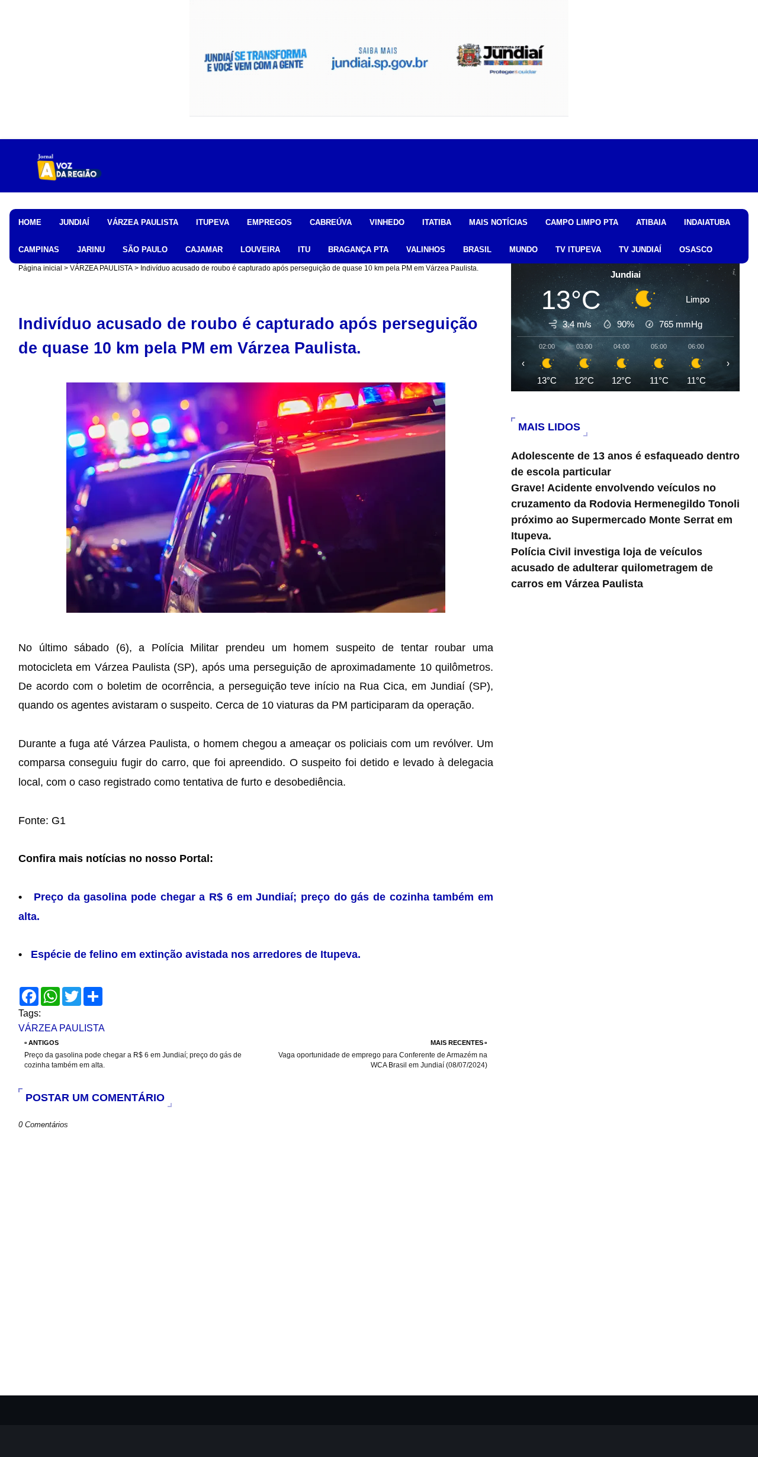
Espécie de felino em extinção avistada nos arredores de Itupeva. (196, 954)
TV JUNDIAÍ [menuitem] (640, 249)
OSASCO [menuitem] (695, 249)
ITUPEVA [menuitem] (212, 222)
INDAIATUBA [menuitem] (707, 222)
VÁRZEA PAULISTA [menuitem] (142, 222)
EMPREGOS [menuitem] (269, 222)
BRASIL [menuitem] (477, 249)
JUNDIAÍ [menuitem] (74, 222)
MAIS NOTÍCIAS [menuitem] (498, 222)
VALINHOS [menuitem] (425, 249)
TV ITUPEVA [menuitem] (578, 249)
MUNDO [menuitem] (523, 249)
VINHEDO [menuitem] (387, 222)
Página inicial (40, 268)
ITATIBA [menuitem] (436, 222)
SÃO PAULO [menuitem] (145, 249)
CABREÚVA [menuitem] (331, 222)
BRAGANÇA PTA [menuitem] (358, 249)
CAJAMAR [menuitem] (204, 249)
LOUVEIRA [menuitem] (260, 249)
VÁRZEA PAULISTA (101, 268)
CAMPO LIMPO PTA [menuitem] (581, 222)
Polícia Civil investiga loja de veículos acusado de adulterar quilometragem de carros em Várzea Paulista (612, 568)
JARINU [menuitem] (91, 249)
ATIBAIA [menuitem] (651, 222)
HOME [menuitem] (29, 222)
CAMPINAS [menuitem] (38, 249)
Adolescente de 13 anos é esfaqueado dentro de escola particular (625, 464)
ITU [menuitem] (304, 249)
